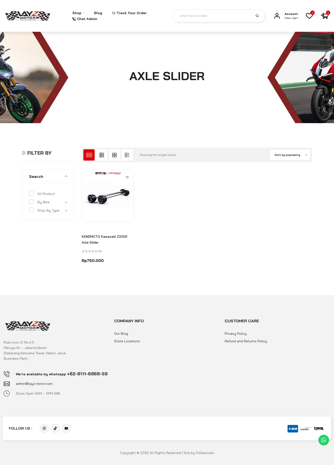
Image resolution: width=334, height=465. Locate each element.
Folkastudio (205, 453)
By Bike (43, 202)
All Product (46, 194)
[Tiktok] (55, 428)
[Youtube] (66, 428)
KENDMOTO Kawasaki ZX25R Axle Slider (104, 239)
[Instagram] (44, 428)
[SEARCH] (260, 15)
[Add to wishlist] (127, 177)
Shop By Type (48, 210)
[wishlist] (309, 16)
